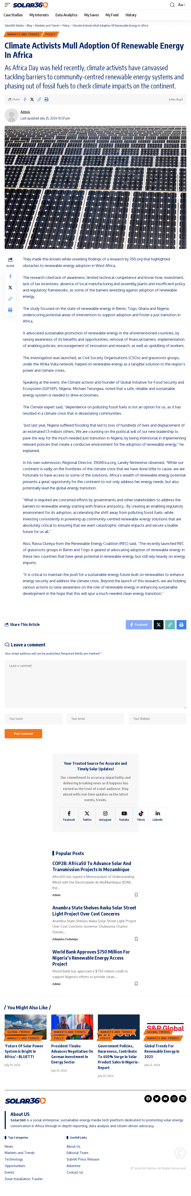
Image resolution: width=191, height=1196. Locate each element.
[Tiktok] (141, 816)
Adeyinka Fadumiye (65, 939)
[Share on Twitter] (32, 99)
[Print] (46, 99)
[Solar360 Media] (31, 5)
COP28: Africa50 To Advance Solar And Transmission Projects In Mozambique (91, 866)
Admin (25, 112)
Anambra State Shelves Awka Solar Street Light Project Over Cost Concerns (94, 910)
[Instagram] (105, 816)
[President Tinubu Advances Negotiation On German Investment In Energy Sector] (72, 1027)
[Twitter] (87, 816)
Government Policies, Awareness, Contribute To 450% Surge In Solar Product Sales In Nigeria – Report (119, 1057)
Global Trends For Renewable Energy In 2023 (161, 1051)
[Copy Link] (39, 99)
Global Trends (18, 1032)
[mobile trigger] (9, 5)
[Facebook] (68, 816)
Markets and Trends (23, 34)
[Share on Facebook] (24, 99)
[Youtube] (124, 816)
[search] (172, 5)
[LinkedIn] (157, 816)
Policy (50, 34)
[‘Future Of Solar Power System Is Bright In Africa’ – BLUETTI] (26, 1027)
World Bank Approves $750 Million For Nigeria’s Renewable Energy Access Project (91, 958)
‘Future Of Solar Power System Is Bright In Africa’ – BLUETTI (24, 1051)
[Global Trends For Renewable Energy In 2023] (165, 1027)
